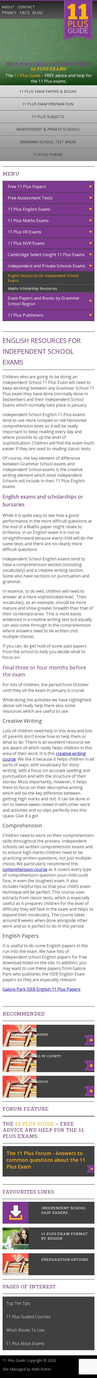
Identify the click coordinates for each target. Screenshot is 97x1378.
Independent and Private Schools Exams (46, 266)
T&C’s (24, 12)
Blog (37, 12)
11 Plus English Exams (29, 209)
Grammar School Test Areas (48, 141)
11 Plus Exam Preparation (47, 104)
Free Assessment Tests (30, 198)
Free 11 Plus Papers (27, 186)
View (90, 1168)
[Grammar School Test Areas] (15, 1248)
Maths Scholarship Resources (32, 288)
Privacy (9, 12)
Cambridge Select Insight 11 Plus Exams (46, 254)
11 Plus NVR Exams (26, 243)
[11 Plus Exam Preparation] (15, 1273)
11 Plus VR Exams (24, 232)
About (8, 6)
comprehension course (25, 869)
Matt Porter (41, 1369)
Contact (26, 6)
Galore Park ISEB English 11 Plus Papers (41, 989)
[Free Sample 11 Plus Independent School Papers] (15, 1222)
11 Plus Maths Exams (28, 220)
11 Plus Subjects (48, 116)
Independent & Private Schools (48, 129)
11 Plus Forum (48, 154)
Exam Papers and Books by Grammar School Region (44, 301)
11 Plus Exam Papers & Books (48, 91)
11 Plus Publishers (25, 315)
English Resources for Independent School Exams (43, 278)
